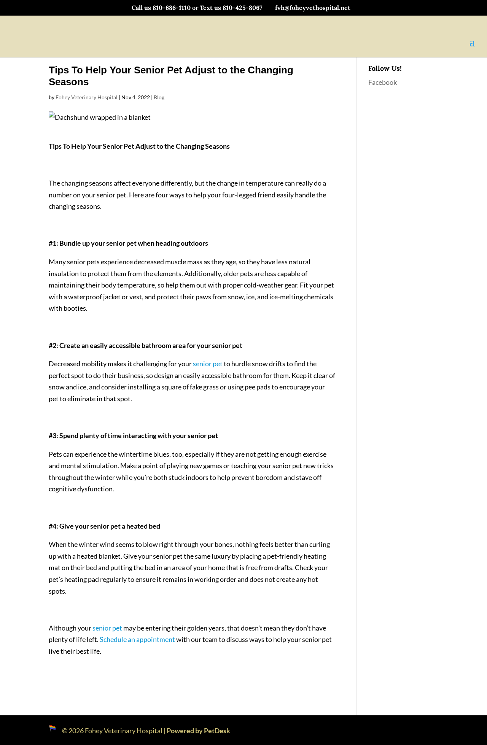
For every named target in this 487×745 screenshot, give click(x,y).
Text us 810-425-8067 (231, 7)
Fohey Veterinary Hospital (87, 97)
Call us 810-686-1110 (161, 7)
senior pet (208, 363)
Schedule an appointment (137, 639)
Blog (159, 97)
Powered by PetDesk (198, 730)
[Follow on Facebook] (430, 728)
